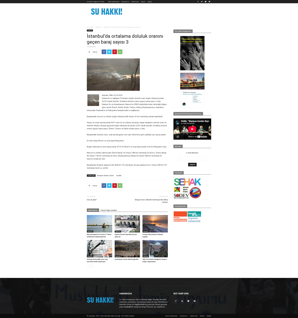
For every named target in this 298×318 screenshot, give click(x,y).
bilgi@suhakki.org (141, 304)
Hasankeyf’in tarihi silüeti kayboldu (126, 259)
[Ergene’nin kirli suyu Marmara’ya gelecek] (127, 223)
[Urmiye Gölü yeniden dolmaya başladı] (155, 223)
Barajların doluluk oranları (105, 175)
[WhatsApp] (120, 51)
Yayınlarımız (125, 1)
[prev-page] (88, 266)
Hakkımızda (135, 1)
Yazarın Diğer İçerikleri (108, 210)
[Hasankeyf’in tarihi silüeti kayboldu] (127, 248)
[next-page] (92, 266)
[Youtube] (209, 1)
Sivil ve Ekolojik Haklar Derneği (147, 299)
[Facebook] (198, 1)
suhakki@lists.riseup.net (132, 307)
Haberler (98, 27)
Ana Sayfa (90, 27)
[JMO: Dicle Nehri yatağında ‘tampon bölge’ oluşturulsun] (155, 248)
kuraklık (118, 175)
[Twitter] (205, 1)
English (150, 1)
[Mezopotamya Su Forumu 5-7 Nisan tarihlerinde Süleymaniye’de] (99, 223)
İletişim (143, 1)
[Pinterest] (114, 51)
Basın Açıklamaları (113, 1)
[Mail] (201, 1)
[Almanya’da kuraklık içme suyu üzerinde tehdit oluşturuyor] (99, 248)
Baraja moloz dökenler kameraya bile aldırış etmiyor (151, 201)
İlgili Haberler (93, 210)
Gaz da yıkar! (92, 200)
